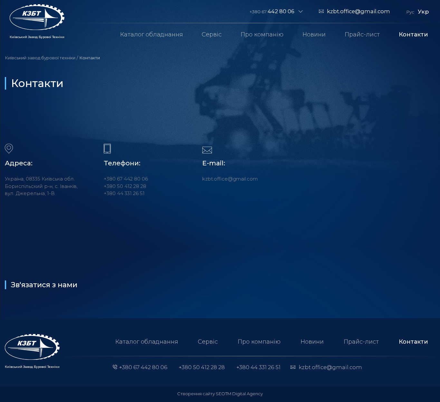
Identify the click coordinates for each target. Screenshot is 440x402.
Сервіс (212, 34)
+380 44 (124, 193)
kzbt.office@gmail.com (358, 11)
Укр (423, 11)
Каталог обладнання (151, 34)
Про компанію (262, 34)
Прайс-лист (362, 34)
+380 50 (125, 186)
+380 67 (272, 11)
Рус (410, 12)
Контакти (413, 34)
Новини (314, 34)
